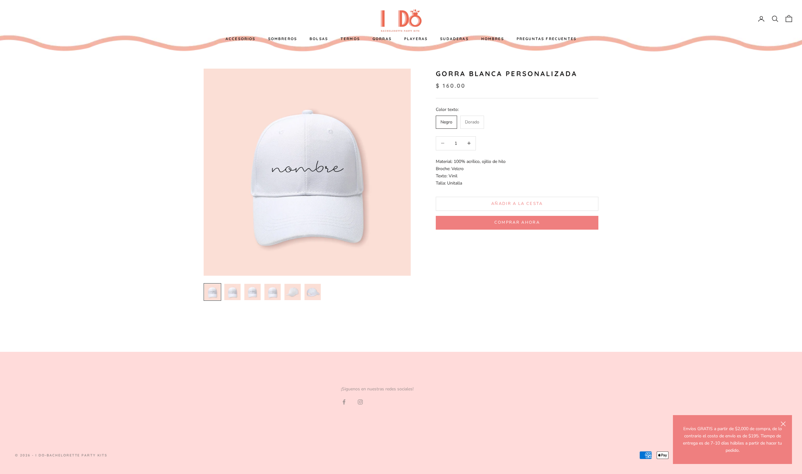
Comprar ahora (517, 222)
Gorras (382, 38)
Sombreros (282, 38)
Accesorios (241, 38)
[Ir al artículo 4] (272, 292)
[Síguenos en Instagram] (360, 402)
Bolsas (319, 38)
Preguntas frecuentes (546, 38)
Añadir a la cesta (517, 203)
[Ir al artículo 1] (212, 292)
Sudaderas (454, 38)
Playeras (416, 38)
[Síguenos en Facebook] (344, 402)
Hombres (492, 38)
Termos (350, 38)
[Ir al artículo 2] (232, 292)
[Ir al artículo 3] (252, 292)
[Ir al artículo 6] (312, 292)
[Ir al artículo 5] (292, 292)
